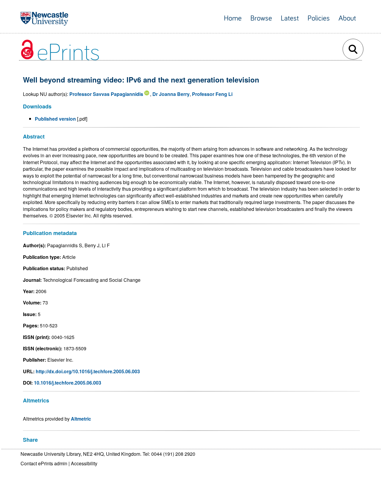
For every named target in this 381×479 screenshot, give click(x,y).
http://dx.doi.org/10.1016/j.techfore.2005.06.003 (88, 371)
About (347, 18)
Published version (55, 118)
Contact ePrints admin (44, 463)
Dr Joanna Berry (171, 94)
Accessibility (84, 463)
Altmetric (81, 418)
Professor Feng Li (212, 94)
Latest (290, 18)
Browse (261, 18)
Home (233, 18)
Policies (318, 18)
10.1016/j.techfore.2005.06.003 (67, 382)
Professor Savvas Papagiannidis (106, 94)
